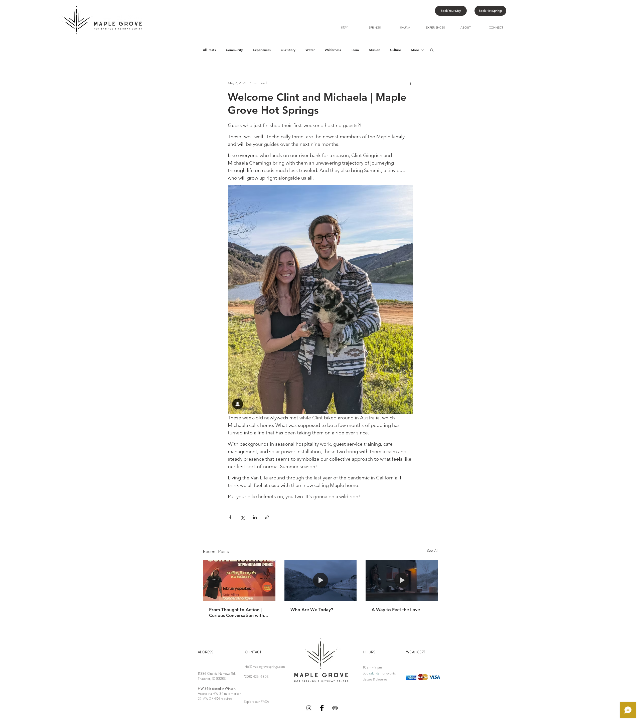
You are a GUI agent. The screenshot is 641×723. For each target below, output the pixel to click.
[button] (431, 50)
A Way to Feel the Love (396, 609)
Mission (374, 50)
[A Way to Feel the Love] (402, 580)
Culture (395, 50)
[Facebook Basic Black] (322, 708)
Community (234, 50)
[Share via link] (267, 517)
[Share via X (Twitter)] (242, 517)
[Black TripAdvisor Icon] (335, 708)
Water (310, 50)
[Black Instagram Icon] (309, 708)
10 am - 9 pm (372, 667)
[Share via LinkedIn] (254, 517)
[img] (411, 677)
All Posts (209, 50)
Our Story (288, 50)
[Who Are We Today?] (320, 580)
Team (355, 50)
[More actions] (410, 83)
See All (432, 550)
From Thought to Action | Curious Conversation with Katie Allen (236, 612)
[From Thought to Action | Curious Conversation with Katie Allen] (239, 580)
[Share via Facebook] (230, 517)
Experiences (262, 50)
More (415, 50)
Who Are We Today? (311, 609)
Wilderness (333, 50)
